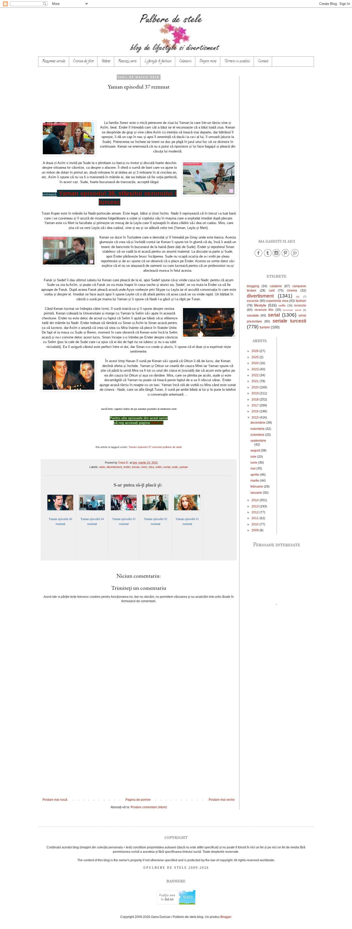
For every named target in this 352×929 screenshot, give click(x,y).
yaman (183, 466)
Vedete (105, 61)
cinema (292, 290)
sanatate (253, 315)
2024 (255, 363)
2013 (255, 506)
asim (102, 466)
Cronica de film (83, 61)
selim (158, 466)
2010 (255, 524)
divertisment (114, 466)
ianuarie (256, 493)
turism (265, 327)
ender (126, 466)
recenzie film (264, 310)
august (255, 450)
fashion (301, 301)
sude (175, 466)
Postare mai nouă (55, 800)
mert (144, 466)
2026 (255, 351)
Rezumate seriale (53, 61)
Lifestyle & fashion (157, 61)
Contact (263, 61)
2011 (255, 518)
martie (255, 480)
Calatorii (185, 61)
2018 (255, 399)
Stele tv (156, 423)
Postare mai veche (222, 800)
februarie (257, 486)
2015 (255, 417)
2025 (255, 357)
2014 (255, 500)
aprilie (255, 474)
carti (272, 290)
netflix (282, 305)
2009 (255, 530)
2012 (255, 512)
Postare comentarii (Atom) (149, 807)
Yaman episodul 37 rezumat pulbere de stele (155, 447)
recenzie (300, 305)
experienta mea (277, 301)
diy (297, 296)
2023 (255, 369)
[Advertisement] (138, 755)
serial (166, 466)
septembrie (258, 440)
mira (151, 466)
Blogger (225, 917)
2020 (255, 387)
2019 (255, 393)
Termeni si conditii (237, 61)
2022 (255, 375)
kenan (136, 466)
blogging (253, 286)
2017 (255, 405)
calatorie (276, 286)
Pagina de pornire (138, 800)
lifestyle (260, 305)
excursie (253, 301)
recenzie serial (292, 310)
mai (253, 468)
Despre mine (207, 61)
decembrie (258, 422)
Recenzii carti (127, 61)
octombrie (257, 435)
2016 (255, 411)
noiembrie (257, 429)
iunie (254, 462)
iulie (253, 456)
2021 (255, 381)
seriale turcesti (289, 320)
